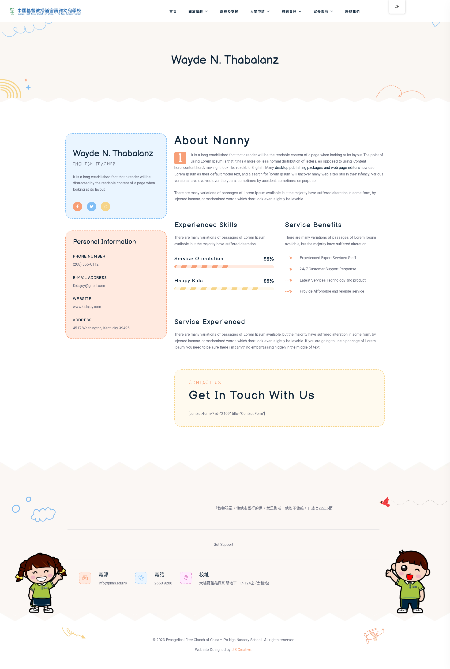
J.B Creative (241, 649)
